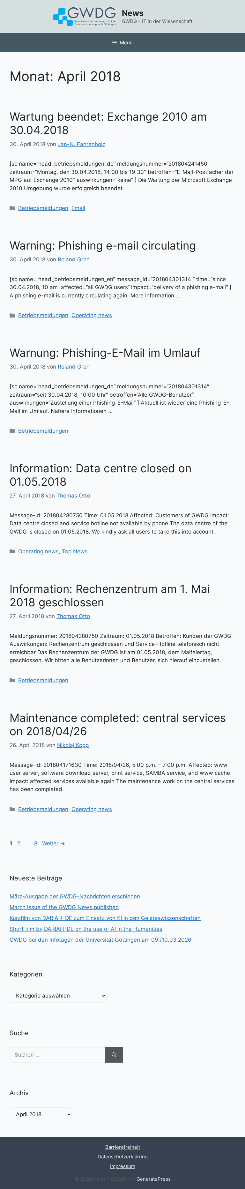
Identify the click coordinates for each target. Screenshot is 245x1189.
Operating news (91, 315)
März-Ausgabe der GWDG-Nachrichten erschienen (75, 896)
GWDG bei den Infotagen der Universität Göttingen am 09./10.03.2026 (100, 940)
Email (78, 208)
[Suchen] (114, 1055)
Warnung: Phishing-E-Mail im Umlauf (105, 352)
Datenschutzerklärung (123, 1157)
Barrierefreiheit (122, 1147)
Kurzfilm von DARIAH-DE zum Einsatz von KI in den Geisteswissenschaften (105, 918)
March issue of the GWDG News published (64, 907)
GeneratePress (154, 1179)
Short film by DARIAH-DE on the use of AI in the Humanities (86, 929)
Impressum (122, 1166)
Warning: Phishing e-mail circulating (103, 245)
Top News (75, 551)
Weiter (53, 843)
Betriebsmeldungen (43, 208)
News (133, 13)
